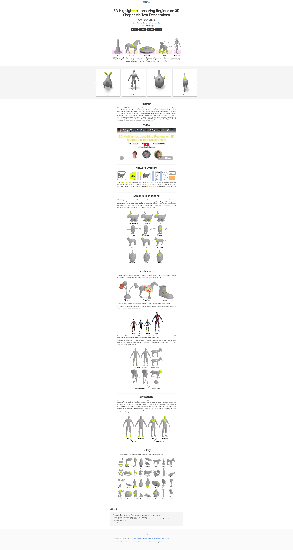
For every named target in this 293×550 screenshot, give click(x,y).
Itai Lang (146, 23)
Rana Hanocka (155, 23)
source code (147, 542)
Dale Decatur (138, 23)
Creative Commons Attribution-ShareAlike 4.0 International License (150, 539)
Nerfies (170, 542)
